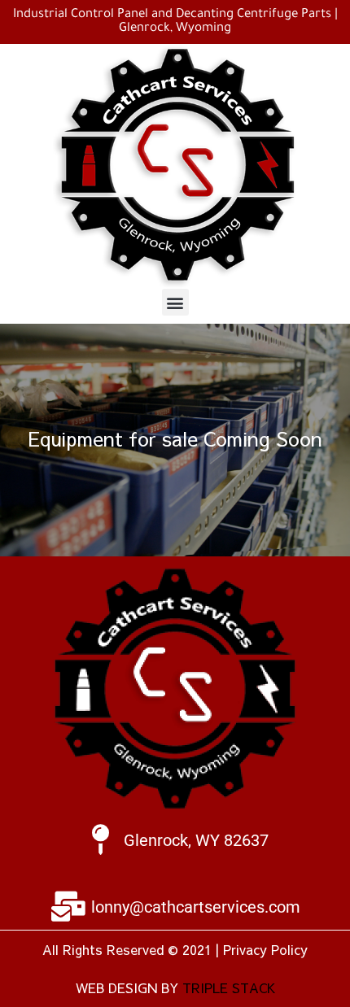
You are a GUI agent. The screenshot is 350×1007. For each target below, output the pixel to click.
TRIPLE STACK (228, 987)
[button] (175, 302)
